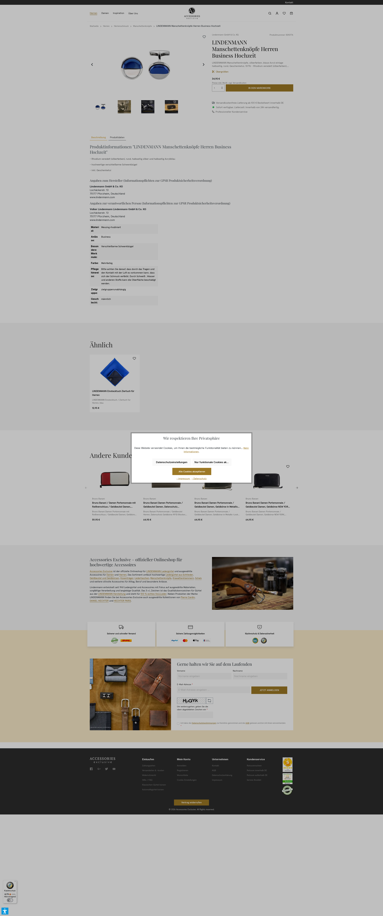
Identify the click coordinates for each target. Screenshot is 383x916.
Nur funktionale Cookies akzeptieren (212, 462)
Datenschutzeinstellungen (171, 462)
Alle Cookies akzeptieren (192, 471)
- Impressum (183, 478)
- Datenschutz (199, 478)
